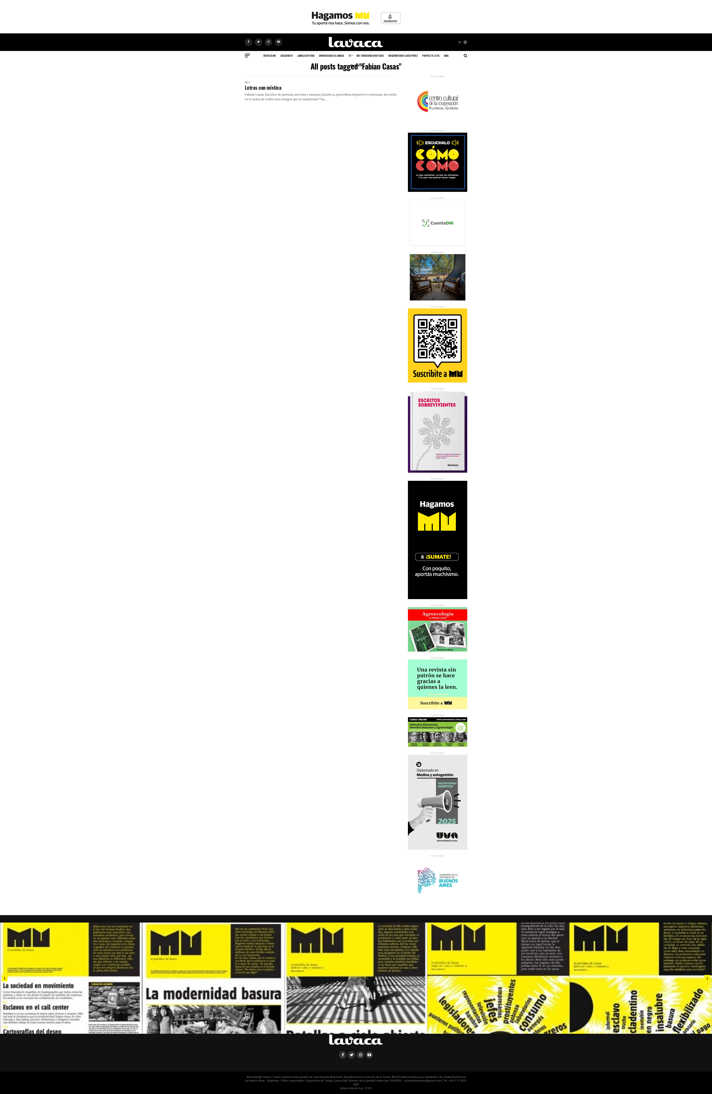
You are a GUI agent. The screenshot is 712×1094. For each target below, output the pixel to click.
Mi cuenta (356, 65)
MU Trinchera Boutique (370, 55)
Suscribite (286, 55)
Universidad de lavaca (331, 55)
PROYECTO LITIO (430, 55)
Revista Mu (269, 55)
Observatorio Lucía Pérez (403, 55)
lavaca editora (305, 55)
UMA (446, 55)
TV (349, 55)
